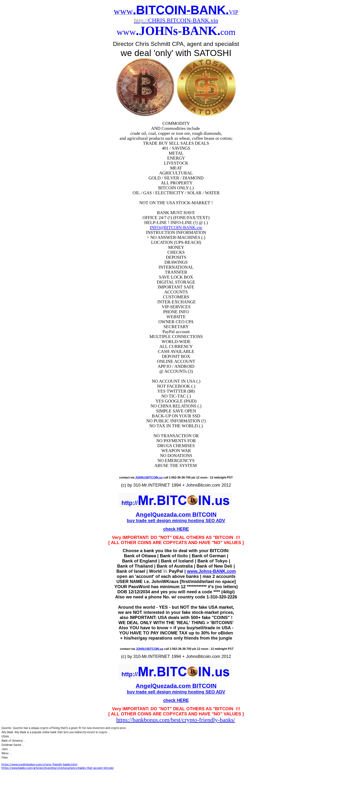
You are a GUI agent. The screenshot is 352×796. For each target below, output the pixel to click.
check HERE (176, 528)
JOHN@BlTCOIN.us (149, 477)
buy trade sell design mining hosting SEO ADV (176, 520)
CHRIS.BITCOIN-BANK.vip (176, 20)
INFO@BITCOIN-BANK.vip (176, 227)
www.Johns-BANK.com (211, 571)
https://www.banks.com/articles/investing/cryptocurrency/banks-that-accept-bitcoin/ (57, 768)
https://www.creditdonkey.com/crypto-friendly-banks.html (39, 764)
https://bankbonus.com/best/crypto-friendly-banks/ (175, 719)
